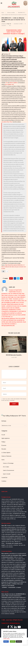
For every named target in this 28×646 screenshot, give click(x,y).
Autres (2, 460)
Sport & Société (6, 474)
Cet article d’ (7, 122)
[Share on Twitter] (18, 278)
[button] (2, 348)
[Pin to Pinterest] (21, 278)
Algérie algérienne (5, 438)
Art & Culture (6, 467)
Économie (3, 445)
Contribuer (3, 481)
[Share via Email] (4, 281)
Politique (3, 442)
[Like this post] (11, 278)
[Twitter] (12, 627)
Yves (7, 83)
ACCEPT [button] (12, 641)
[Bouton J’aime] (3, 271)
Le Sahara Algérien (5, 453)
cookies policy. (6, 639)
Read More (19, 641)
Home (2, 13)
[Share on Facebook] (15, 278)
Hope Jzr (9, 24)
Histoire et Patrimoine (6, 456)
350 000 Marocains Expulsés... (14, 355)
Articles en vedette (11, 13)
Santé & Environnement (8, 470)
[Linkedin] (15, 627)
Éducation (3, 449)
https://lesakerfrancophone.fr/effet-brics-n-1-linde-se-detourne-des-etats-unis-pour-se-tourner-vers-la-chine (13, 267)
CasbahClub (4, 477)
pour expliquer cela (9, 84)
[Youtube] (19, 627)
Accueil (3, 435)
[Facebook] (8, 627)
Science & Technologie (8, 463)
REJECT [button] (6, 641)
